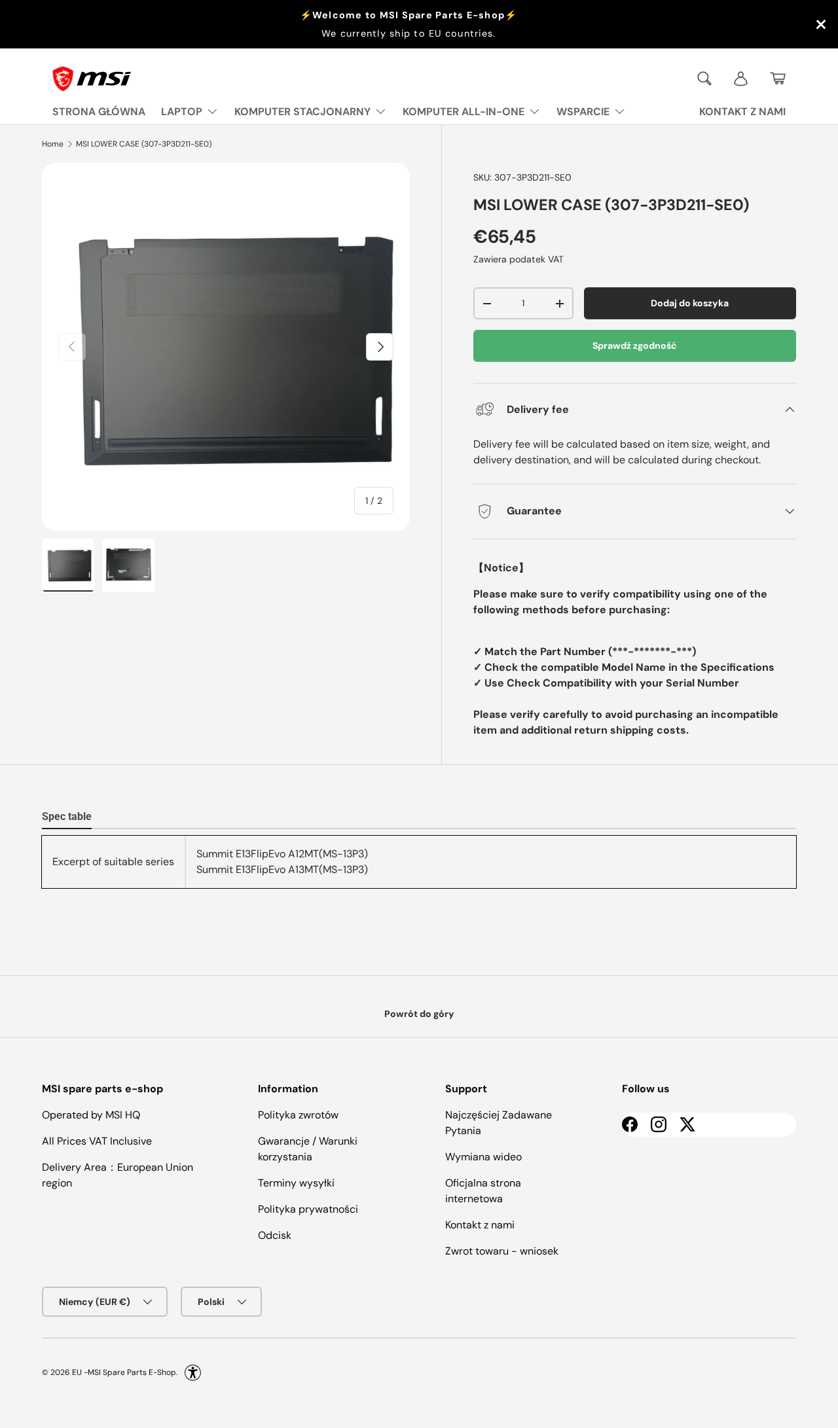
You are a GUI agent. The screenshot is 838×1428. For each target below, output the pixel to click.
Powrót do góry (419, 1014)
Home (53, 144)
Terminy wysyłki (296, 1183)
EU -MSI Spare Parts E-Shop (124, 1372)
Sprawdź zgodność (634, 345)
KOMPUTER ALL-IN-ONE (463, 111)
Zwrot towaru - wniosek (501, 1251)
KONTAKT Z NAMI (742, 111)
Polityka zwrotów (298, 1115)
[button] (777, 78)
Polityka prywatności (308, 1209)
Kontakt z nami (480, 1225)
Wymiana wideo (483, 1157)
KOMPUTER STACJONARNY (302, 111)
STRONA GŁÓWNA (98, 111)
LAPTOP (181, 111)
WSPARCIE (583, 111)
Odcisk (274, 1235)
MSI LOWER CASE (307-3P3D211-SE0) (143, 144)
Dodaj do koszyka (690, 303)
